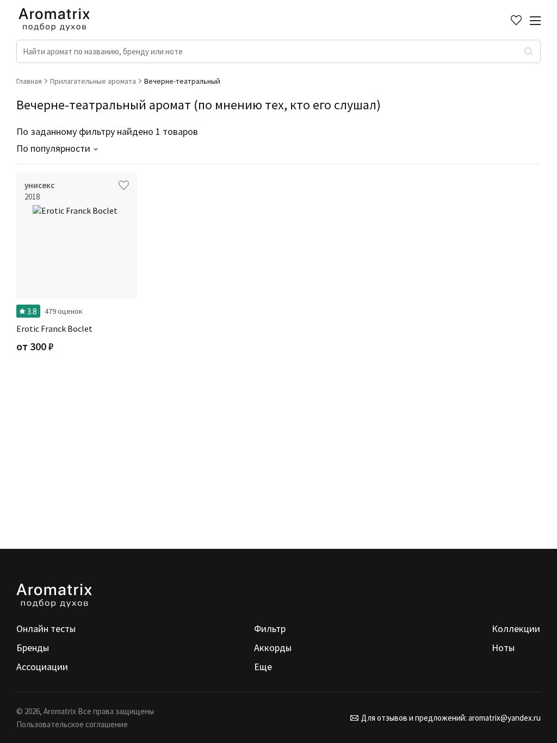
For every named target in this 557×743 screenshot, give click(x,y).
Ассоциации (42, 666)
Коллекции (516, 628)
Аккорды (273, 647)
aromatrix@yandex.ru (504, 718)
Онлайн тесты (46, 628)
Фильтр (270, 628)
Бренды (32, 647)
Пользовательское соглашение (72, 724)
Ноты (503, 647)
